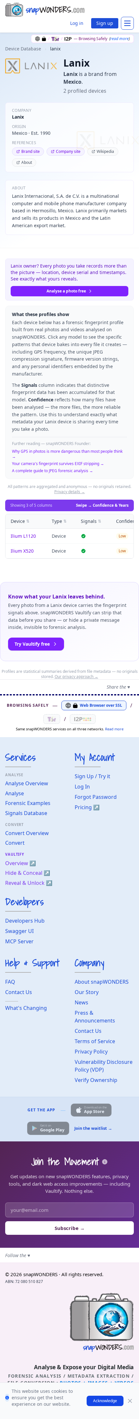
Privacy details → (69, 491)
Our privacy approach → (76, 676)
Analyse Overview (26, 783)
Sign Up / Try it (92, 776)
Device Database (23, 49)
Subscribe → (70, 1228)
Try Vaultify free (32, 644)
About (26, 162)
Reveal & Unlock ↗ (28, 882)
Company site (68, 151)
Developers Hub (25, 920)
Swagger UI (19, 931)
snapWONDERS (40, 1274)
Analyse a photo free (66, 291)
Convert (15, 842)
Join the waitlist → (93, 1128)
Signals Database (26, 813)
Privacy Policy (91, 1051)
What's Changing (26, 1007)
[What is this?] (105, 1162)
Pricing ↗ (87, 807)
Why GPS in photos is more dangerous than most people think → (67, 454)
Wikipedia (105, 151)
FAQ (10, 981)
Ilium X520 (22, 551)
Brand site (30, 151)
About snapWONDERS (102, 981)
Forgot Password (96, 796)
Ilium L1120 (23, 536)
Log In (82, 786)
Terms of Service (95, 1041)
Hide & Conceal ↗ (27, 872)
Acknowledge (105, 1400)
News (81, 1002)
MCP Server (19, 941)
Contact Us (18, 992)
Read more (114, 728)
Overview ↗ (20, 863)
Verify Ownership (96, 1080)
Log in (76, 23)
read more (119, 38)
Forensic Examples (27, 803)
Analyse (14, 793)
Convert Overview (27, 833)
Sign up (104, 23)
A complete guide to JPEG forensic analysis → (52, 470)
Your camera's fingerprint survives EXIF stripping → (58, 463)
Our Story (87, 992)
